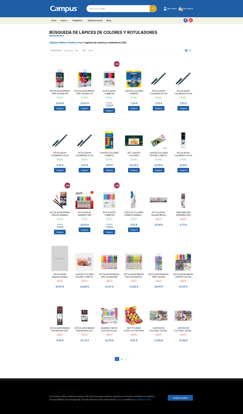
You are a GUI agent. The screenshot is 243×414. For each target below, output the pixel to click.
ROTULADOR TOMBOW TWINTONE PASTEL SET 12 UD (109, 213)
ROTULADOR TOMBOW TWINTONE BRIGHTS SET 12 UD (109, 92)
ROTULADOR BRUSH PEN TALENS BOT (134, 275)
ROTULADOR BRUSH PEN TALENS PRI (60, 92)
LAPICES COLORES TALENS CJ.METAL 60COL (84, 275)
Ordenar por (56, 50)
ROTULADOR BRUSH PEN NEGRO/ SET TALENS (60, 329)
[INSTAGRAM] (191, 20)
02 (122, 359)
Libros (63, 20)
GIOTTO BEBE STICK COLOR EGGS (134, 329)
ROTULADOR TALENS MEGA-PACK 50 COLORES (158, 213)
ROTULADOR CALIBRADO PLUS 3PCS (183, 154)
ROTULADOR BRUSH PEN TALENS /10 (84, 92)
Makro (64, 42)
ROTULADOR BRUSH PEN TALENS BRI (109, 275)
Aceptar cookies (180, 398)
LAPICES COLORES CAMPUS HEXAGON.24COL (134, 92)
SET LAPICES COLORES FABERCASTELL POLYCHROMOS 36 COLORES (134, 154)
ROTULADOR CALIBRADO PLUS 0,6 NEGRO (60, 154)
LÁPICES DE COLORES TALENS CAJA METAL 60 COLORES (158, 329)
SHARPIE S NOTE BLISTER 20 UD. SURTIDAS (109, 329)
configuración (143, 399)
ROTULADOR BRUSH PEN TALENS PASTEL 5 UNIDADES (158, 275)
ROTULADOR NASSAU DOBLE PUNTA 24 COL (60, 275)
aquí (119, 399)
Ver (84, 50)
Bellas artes (76, 42)
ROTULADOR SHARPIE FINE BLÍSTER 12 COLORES (84, 213)
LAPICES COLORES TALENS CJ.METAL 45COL (158, 154)
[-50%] (109, 75)
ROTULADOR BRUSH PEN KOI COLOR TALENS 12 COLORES (183, 275)
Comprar (60, 108)
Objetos (54, 42)
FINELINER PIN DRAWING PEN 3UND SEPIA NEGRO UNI (183, 213)
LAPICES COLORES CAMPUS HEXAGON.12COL (109, 154)
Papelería (77, 20)
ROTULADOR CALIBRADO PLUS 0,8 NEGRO (84, 154)
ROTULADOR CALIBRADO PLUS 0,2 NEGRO (158, 92)
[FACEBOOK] (186, 20)
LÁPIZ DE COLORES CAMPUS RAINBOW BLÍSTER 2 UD (133, 213)
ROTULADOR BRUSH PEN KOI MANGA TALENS (60, 213)
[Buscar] (153, 8)
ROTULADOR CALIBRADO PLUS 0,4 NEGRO (183, 92)
